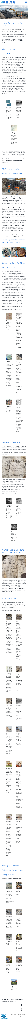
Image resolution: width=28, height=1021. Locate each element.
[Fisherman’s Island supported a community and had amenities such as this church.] (19, 102)
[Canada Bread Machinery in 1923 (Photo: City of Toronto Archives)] (14, 527)
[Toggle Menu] (25, 2)
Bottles (14, 39)
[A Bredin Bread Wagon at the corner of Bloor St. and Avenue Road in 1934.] (19, 500)
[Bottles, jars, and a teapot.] (9, 937)
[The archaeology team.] (14, 982)
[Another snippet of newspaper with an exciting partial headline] (9, 959)
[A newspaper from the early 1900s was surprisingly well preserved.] (19, 912)
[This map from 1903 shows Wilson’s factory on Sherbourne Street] (9, 316)
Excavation (9, 39)
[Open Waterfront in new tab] (4, 1016)
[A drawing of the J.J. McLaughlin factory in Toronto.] (9, 401)
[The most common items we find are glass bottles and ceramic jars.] (19, 937)
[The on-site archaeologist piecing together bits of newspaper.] (19, 959)
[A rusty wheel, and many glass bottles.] (19, 885)
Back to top (21, 1007)
